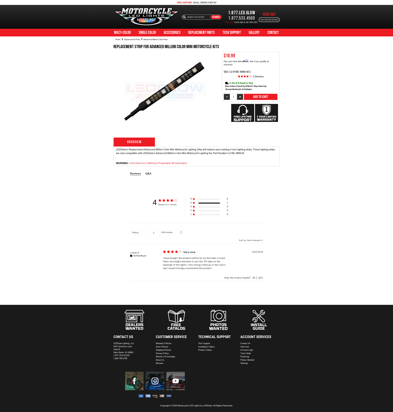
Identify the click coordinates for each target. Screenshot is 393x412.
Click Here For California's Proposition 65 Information (158, 163)
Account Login (246, 350)
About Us (160, 360)
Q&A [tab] (148, 173)
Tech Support (231, 32)
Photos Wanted (247, 360)
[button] (209, 199)
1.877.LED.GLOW (241, 13)
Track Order (245, 353)
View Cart (244, 347)
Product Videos (205, 350)
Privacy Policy (162, 353)
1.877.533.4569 (241, 18)
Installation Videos (206, 347)
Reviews (159, 363)
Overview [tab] (134, 142)
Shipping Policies (163, 350)
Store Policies (162, 347)
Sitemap (244, 363)
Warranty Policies (163, 343)
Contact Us (245, 343)
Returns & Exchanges (165, 356)
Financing (244, 356)
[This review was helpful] (254, 277)
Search (216, 17)
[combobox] (143, 232)
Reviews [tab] (135, 173)
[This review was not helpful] (260, 277)
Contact (273, 32)
